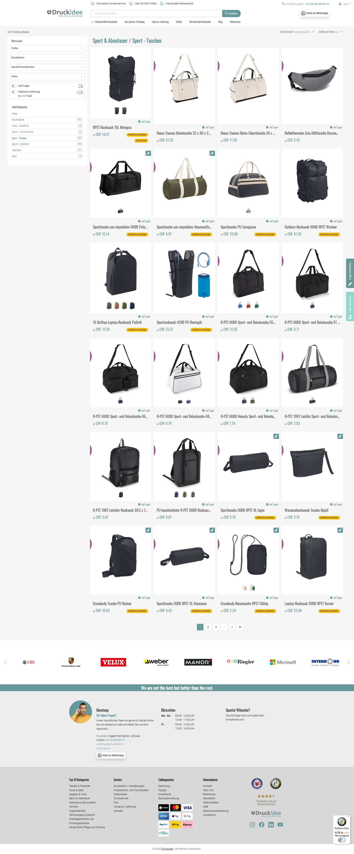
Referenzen (235, 22)
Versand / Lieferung (125, 806)
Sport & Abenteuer (79, 798)
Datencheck (120, 794)
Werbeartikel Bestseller (200, 22)
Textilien (73, 806)
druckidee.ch (103, 748)
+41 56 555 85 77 (115, 740)
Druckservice (121, 798)
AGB (205, 806)
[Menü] (348, 817)
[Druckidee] (65, 11)
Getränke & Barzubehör (82, 802)
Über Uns (208, 790)
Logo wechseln (349, 304)
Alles (14, 113)
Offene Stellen (211, 802)
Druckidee (167, 848)
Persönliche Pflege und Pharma (87, 827)
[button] (5, 662)
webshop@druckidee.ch (110, 744)
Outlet (179, 22)
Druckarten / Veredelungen (129, 785)
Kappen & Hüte (77, 794)
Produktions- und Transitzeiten (131, 790)
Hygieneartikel (77, 810)
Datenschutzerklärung (215, 810)
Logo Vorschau (349, 271)
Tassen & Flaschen (79, 785)
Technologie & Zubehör (82, 814)
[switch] (342, 840)
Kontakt (118, 810)
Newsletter (209, 798)
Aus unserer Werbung (135, 22)
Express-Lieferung (160, 22)
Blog (220, 22)
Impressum (209, 814)
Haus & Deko (76, 790)
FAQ (116, 802)
